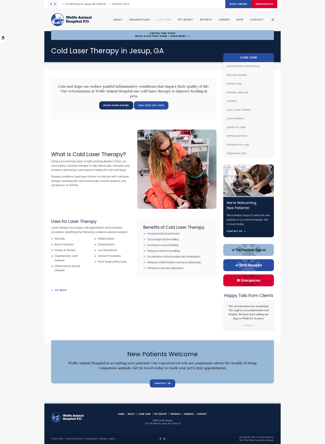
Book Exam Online (116, 105)
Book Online (238, 4)
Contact (256, 19)
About (118, 19)
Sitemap (103, 439)
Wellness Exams (237, 75)
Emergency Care (236, 153)
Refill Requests (250, 265)
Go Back (61, 290)
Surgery (232, 101)
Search (112, 439)
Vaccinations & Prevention (243, 66)
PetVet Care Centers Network (261, 440)
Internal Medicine (238, 92)
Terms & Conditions (75, 439)
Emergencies (264, 4)
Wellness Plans (139, 19)
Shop (239, 19)
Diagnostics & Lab (238, 144)
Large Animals (236, 118)
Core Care (164, 19)
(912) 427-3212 (120, 4)
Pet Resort (185, 19)
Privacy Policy (57, 439)
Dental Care (234, 83)
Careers (224, 19)
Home (121, 414)
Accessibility (91, 439)
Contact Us (162, 383)
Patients (206, 19)
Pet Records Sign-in (251, 250)
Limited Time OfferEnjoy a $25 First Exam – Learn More (160, 35)
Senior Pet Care (236, 127)
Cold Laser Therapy (239, 110)
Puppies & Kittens (237, 136)
